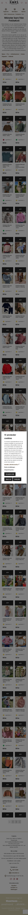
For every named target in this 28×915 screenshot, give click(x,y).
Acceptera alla (10, 474)
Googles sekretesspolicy (11, 464)
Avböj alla (17, 479)
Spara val (8, 479)
